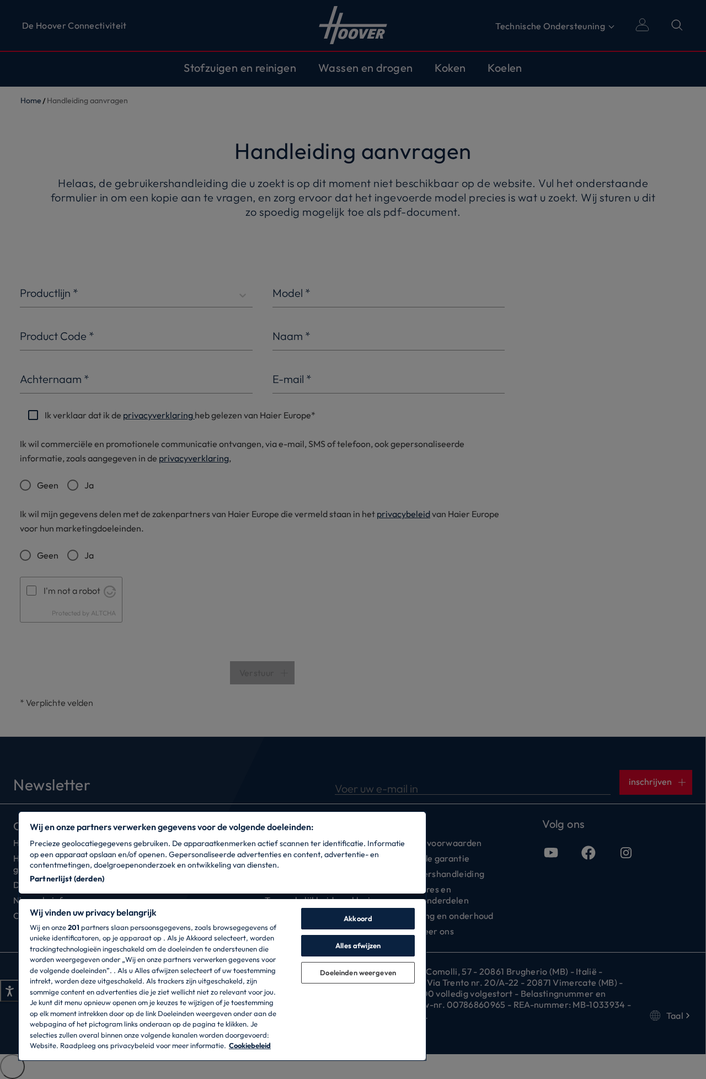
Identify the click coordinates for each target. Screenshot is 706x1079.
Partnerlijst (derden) (67, 879)
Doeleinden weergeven (358, 972)
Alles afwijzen (358, 945)
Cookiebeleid (250, 1045)
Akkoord (358, 918)
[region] (222, 936)
